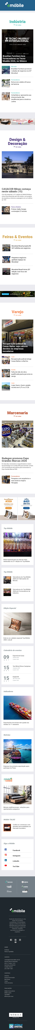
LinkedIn (16, 861)
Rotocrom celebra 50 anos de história (21, 83)
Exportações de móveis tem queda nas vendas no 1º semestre (16, 723)
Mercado (14, 66)
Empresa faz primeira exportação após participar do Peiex (16, 767)
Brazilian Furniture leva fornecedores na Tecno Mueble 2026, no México (15, 58)
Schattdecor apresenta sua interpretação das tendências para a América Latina (21, 98)
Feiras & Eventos (18, 237)
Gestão (13, 369)
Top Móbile (7, 994)
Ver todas (18, 25)
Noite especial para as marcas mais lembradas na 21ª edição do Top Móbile (17, 560)
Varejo (17, 312)
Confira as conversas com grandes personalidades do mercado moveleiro (22, 826)
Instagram (16, 856)
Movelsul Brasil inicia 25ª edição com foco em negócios (21, 272)
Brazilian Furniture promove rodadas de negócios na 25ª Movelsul (21, 71)
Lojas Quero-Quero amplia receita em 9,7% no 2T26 (20, 386)
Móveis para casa (8, 996)
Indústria (17, 22)
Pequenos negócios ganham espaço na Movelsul (19, 260)
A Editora (6, 950)
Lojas (13, 356)
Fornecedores (15, 80)
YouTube (16, 866)
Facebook (16, 850)
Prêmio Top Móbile (8, 951)
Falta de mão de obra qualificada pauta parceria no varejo (21, 374)
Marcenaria (17, 413)
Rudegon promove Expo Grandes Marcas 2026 (15, 459)
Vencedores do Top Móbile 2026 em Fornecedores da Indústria (22, 591)
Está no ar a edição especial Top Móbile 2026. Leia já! (17, 639)
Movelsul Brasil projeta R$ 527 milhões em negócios (21, 247)
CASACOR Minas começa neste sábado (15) (16, 190)
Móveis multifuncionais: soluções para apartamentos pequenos (16, 808)
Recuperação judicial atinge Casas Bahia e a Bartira (21, 360)
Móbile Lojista (7, 992)
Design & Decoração (17, 142)
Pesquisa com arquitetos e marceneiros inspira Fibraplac (21, 481)
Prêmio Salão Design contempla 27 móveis (19, 210)
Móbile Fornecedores (9, 991)
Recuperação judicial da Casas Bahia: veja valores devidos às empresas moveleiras (15, 347)
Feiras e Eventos (16, 207)
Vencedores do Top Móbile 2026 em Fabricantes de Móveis (22, 578)
